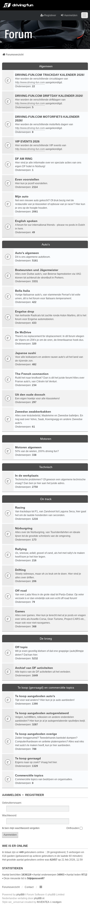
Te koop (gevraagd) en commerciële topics (46, 687)
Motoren (45, 438)
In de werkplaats (27, 475)
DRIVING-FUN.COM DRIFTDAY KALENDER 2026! (49, 95)
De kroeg (46, 638)
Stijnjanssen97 (36, 878)
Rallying (21, 549)
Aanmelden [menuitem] (70, 15)
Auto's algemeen (27, 253)
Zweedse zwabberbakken (33, 411)
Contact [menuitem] (29, 887)
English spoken (26, 221)
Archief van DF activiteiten (34, 667)
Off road (21, 590)
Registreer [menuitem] (50, 15)
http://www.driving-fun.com (30, 82)
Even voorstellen (27, 179)
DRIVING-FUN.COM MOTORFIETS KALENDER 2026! (47, 118)
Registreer (34, 795)
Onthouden (73, 828)
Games (20, 611)
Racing (20, 507)
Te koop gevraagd (28, 758)
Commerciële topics (29, 775)
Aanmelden (11, 795)
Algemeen (46, 66)
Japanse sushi (25, 353)
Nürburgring (23, 528)
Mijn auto (21, 196)
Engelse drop (24, 311)
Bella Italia (22, 290)
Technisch (45, 467)
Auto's (46, 244)
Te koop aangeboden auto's (35, 696)
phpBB (20, 894)
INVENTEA (43, 902)
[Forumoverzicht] (18, 33)
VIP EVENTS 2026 (27, 141)
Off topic (21, 647)
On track (45, 499)
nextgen (57, 902)
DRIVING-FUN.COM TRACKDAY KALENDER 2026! (50, 74)
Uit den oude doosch (30, 394)
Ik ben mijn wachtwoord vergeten (21, 828)
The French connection (32, 373)
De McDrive (23, 332)
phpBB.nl (39, 898)
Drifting (20, 569)
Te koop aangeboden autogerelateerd (42, 713)
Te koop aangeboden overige (36, 734)
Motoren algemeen (28, 447)
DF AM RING (23, 158)
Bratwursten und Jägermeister (36, 270)
